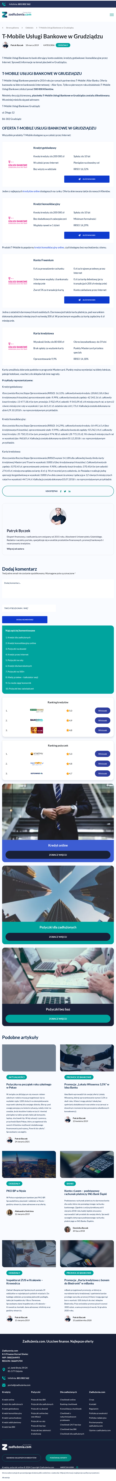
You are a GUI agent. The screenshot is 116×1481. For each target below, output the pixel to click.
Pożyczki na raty (15, 660)
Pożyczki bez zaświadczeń (21, 688)
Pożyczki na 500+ (16, 671)
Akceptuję (6, 1477)
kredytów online (31, 191)
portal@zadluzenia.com (19, 1385)
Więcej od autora (15, 548)
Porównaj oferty (58, 1458)
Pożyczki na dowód (17, 648)
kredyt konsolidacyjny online (49, 247)
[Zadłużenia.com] (16, 14)
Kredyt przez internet (18, 654)
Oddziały (63, 45)
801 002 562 (24, 4)
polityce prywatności (91, 1473)
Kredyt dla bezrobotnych (20, 665)
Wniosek (102, 710)
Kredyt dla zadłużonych (19, 637)
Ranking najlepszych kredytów (21, 1458)
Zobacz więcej (58, 854)
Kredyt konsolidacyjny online (22, 643)
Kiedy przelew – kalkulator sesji (23, 677)
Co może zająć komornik (19, 683)
